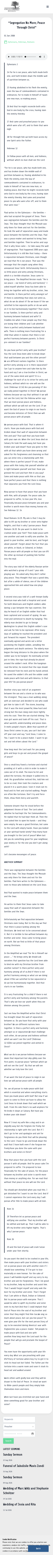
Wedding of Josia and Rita (19, 1504)
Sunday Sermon (12, 1454)
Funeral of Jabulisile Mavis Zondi (23, 1466)
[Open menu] (47, 7)
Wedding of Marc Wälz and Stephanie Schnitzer (26, 1490)
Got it (38, 1548)
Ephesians (12, 42)
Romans (30, 42)
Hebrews (22, 42)
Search (8, 1440)
